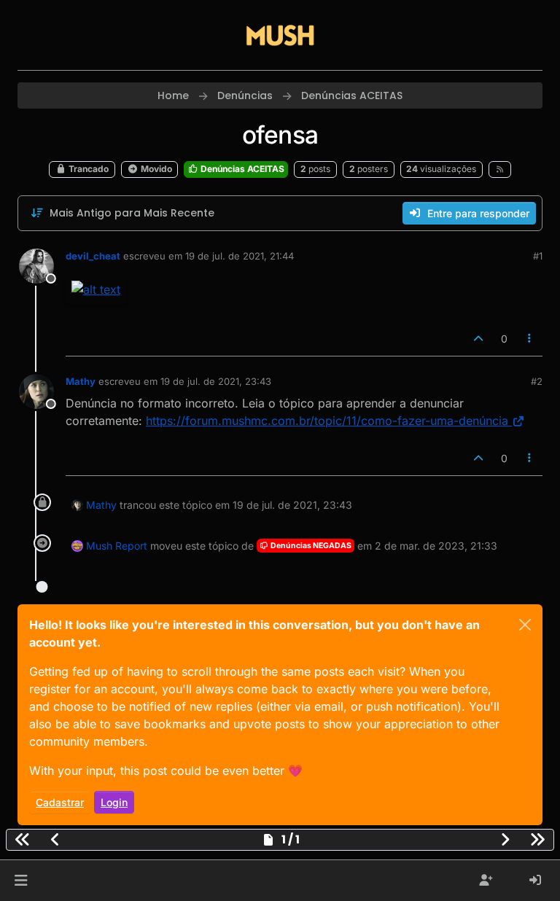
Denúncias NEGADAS (310, 545)
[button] (21, 880)
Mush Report (116, 545)
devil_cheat (93, 256)
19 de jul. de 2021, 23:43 (215, 381)
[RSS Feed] (500, 169)
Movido (155, 168)
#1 (537, 256)
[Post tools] (530, 338)
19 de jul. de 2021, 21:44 (239, 256)
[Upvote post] (478, 338)
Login (114, 802)
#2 (536, 381)
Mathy (81, 381)
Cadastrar (60, 802)
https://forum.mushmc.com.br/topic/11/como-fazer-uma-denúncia (327, 420)
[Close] (525, 624)
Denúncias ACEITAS (241, 168)
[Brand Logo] (280, 34)
